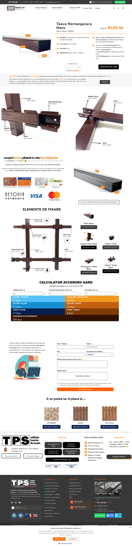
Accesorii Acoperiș (50, 508)
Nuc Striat (109, 423)
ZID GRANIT (51, 423)
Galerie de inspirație (75, 489)
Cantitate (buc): (73, 64)
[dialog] (66, 536)
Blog (70, 497)
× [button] (130, 527)
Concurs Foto (73, 494)
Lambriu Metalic (50, 492)
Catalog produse (74, 483)
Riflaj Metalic (52, 494)
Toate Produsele (51, 503)
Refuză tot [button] (73, 539)
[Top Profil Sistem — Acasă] (25, 483)
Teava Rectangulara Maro (74, 26)
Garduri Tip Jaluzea (51, 483)
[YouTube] (19, 502)
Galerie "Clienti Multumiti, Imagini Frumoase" (95, 457)
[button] (66, 543)
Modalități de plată (75, 486)
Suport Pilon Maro (88, 244)
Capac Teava (111, 244)
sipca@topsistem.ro (53, 2)
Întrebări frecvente (75, 492)
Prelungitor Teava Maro (89, 268)
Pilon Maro (89, 223)
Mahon (80, 423)
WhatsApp (121, 2)
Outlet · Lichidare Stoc (52, 497)
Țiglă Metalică (48, 510)
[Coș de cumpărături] (123, 8)
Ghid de (93, 446)
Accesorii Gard (50, 500)
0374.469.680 (13, 2)
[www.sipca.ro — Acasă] (16, 8)
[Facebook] (11, 502)
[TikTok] (15, 502)
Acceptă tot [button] (59, 539)
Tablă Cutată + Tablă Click (52, 513)
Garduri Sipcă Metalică (52, 486)
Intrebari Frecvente (96, 449)
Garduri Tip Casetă (51, 489)
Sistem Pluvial (48, 516)
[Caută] (114, 8)
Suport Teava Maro (111, 266)
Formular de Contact (96, 452)
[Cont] (119, 8)
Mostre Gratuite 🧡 (95, 443)
